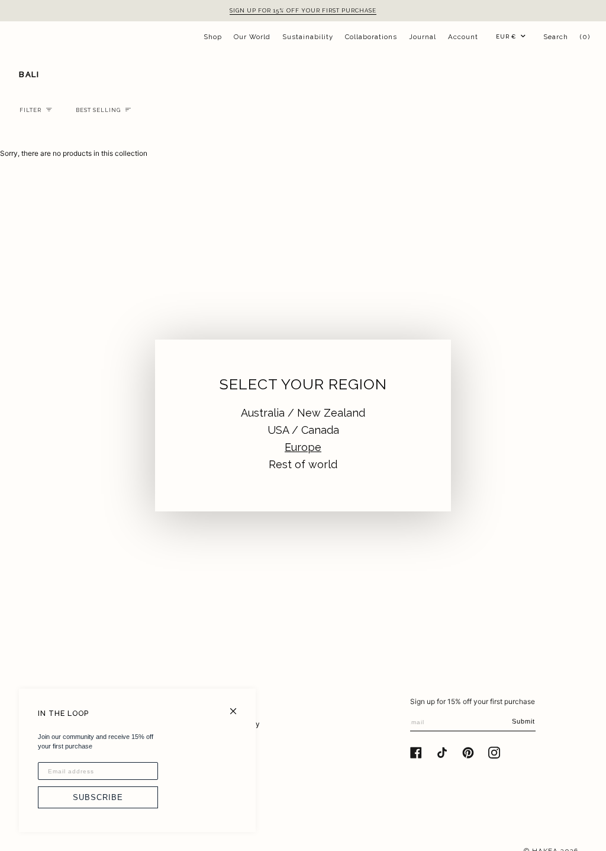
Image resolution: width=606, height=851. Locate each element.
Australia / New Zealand (303, 413)
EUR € (506, 36)
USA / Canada (303, 430)
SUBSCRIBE (98, 797)
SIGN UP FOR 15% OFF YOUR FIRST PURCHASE (303, 10)
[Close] (238, 706)
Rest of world (303, 464)
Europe (303, 447)
